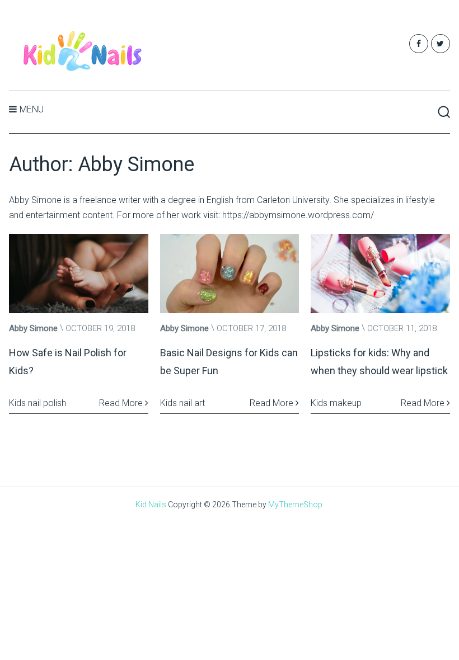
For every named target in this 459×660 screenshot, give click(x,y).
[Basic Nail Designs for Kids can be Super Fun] (229, 273)
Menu (32, 109)
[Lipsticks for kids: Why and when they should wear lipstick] (380, 273)
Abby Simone (33, 328)
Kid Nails (150, 504)
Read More (122, 403)
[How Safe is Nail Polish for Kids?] (78, 273)
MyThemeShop (295, 504)
